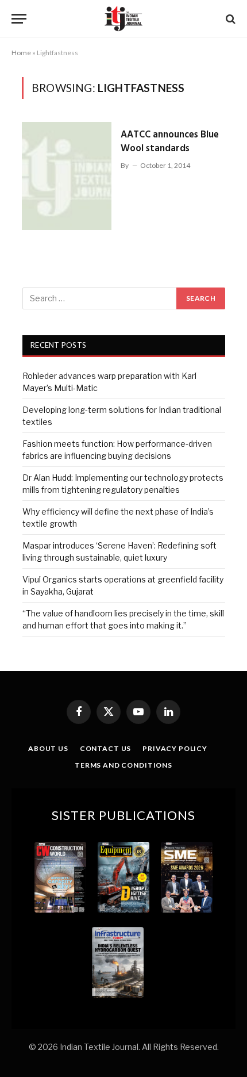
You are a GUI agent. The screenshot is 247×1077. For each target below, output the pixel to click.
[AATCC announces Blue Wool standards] (66, 175)
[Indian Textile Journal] (123, 18)
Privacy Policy (174, 748)
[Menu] (18, 19)
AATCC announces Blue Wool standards (170, 141)
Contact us (105, 748)
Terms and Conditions (123, 765)
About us (48, 748)
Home (21, 52)
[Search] (229, 19)
